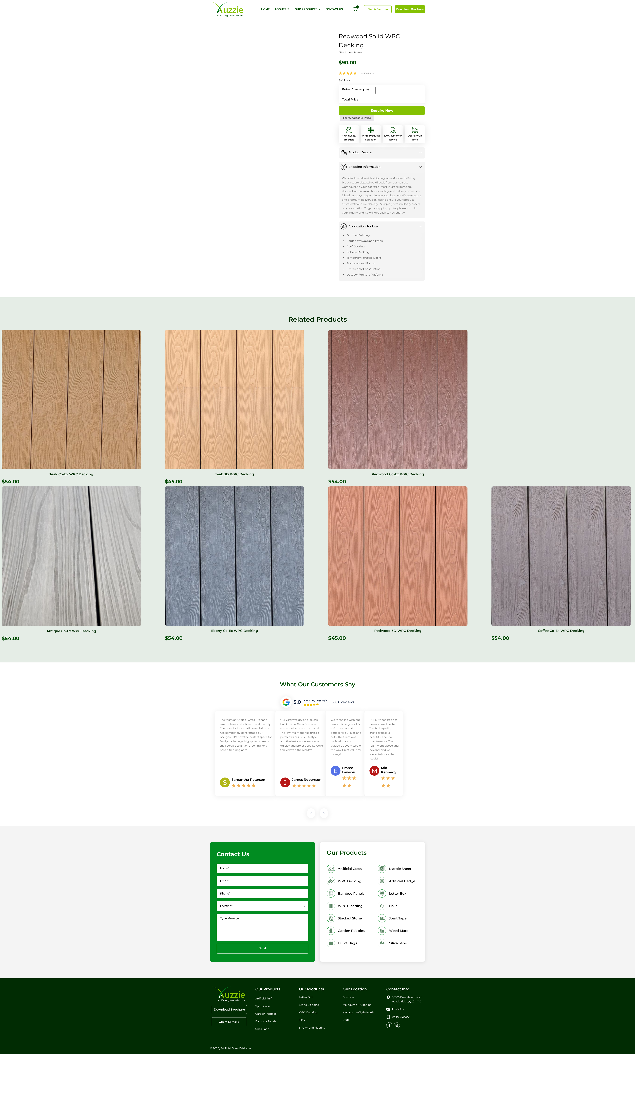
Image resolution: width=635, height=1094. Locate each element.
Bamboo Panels (265, 758)
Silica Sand (262, 766)
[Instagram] (397, 763)
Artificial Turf (263, 735)
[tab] (382, 137)
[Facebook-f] (389, 763)
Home (265, 9)
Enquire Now (358, 101)
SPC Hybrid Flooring (312, 765)
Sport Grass (263, 743)
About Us (282, 9)
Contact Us (334, 9)
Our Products (306, 9)
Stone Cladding (309, 742)
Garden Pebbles (266, 751)
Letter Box (306, 734)
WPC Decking (308, 749)
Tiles (302, 757)
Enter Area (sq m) (355, 78)
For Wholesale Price (402, 101)
